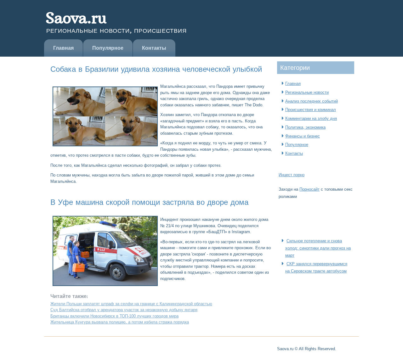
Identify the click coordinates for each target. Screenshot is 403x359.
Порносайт (309, 189)
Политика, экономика (305, 127)
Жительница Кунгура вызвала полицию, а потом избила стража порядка (119, 322)
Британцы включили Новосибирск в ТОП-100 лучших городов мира (114, 316)
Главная (63, 48)
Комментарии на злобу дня (311, 118)
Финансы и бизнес (302, 136)
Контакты (154, 48)
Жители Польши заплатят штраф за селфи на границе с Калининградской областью (131, 303)
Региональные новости (307, 92)
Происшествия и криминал (310, 109)
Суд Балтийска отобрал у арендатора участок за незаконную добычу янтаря (123, 309)
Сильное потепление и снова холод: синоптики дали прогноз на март (318, 248)
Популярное (107, 48)
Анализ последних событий (311, 101)
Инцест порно (291, 174)
